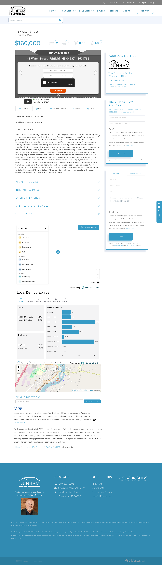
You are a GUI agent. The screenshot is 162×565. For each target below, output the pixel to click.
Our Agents (122, 87)
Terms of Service (132, 245)
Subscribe (120, 153)
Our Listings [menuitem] (69, 11)
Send (121, 237)
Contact (145, 11)
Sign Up (151, 3)
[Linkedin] (127, 478)
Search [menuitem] (53, 11)
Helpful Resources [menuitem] (101, 496)
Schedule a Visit (135, 173)
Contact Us (112, 87)
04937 (57, 447)
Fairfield (49, 447)
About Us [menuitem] (97, 483)
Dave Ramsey (36, 495)
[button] (60, 20)
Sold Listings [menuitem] (86, 11)
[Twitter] (139, 478)
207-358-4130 (117, 80)
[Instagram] (144, 478)
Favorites (130, 3)
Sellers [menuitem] (114, 11)
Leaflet (75, 390)
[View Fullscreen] (18, 375)
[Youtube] (133, 478)
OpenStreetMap (86, 390)
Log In (143, 3)
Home (17, 447)
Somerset (40, 447)
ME (32, 447)
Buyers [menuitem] (101, 11)
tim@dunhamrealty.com (71, 488)
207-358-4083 (112, 3)
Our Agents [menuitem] (98, 488)
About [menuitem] (126, 11)
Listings (25, 447)
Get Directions (92, 401)
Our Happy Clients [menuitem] (102, 492)
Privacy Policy (19, 422)
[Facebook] (122, 478)
